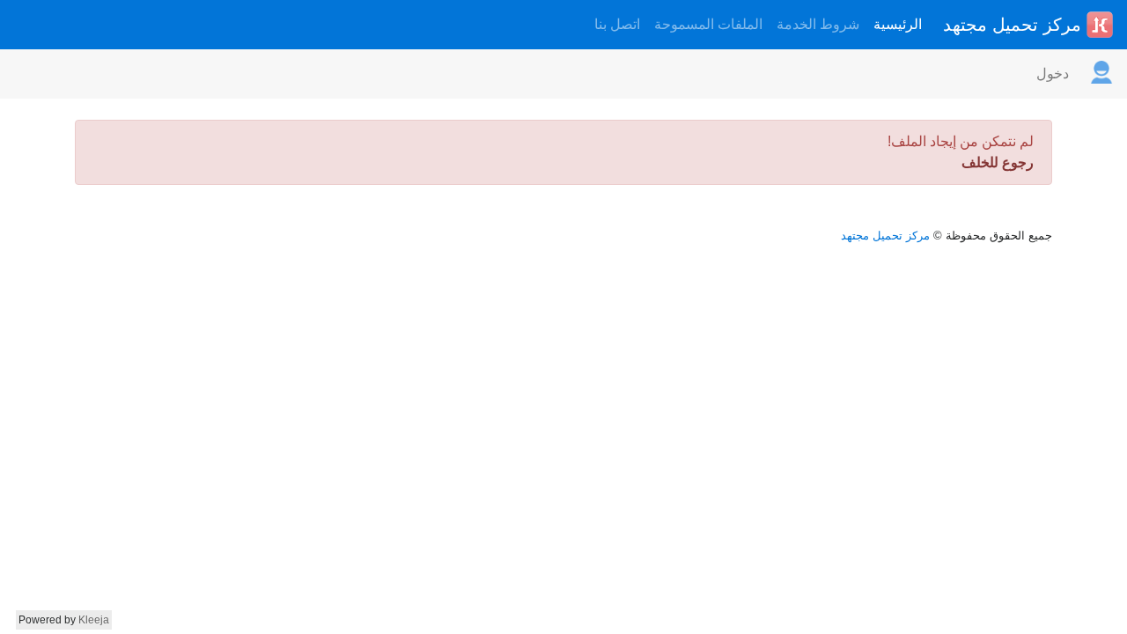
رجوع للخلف (997, 162)
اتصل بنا (617, 24)
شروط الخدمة (818, 24)
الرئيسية (897, 24)
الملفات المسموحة (708, 24)
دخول (1052, 73)
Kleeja (93, 620)
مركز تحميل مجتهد (1014, 24)
